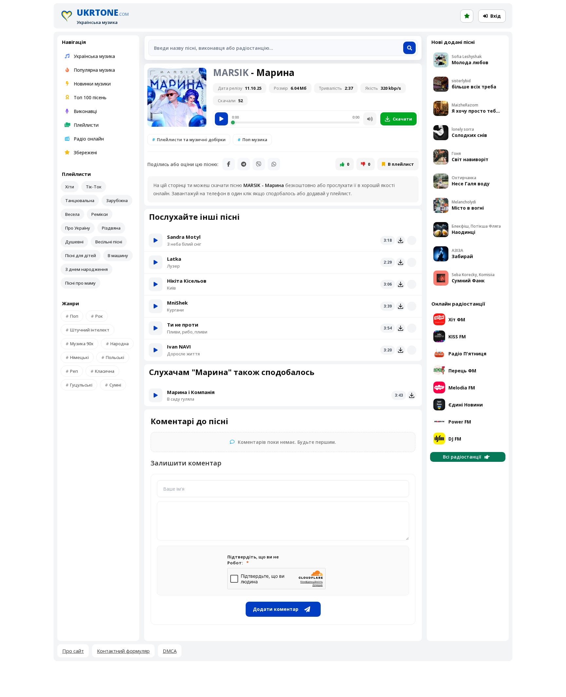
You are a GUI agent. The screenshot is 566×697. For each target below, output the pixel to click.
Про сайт (73, 651)
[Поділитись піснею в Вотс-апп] (274, 164)
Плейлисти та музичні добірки (191, 139)
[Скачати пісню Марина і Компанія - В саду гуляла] (411, 395)
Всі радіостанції (462, 457)
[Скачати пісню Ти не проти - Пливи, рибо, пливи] (400, 328)
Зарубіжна (117, 200)
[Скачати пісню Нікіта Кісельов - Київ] (400, 284)
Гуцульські (81, 385)
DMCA (170, 651)
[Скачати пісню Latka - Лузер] (400, 262)
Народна (119, 344)
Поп (74, 316)
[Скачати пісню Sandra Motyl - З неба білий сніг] (400, 240)
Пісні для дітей (80, 255)
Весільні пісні (108, 242)
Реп (74, 371)
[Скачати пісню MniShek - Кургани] (400, 306)
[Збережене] (466, 16)
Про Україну (77, 228)
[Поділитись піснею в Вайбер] (259, 164)
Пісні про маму (80, 283)
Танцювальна (79, 200)
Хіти (69, 187)
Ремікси (99, 214)
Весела (72, 214)
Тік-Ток (94, 187)
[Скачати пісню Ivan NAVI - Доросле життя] (400, 350)
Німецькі (79, 357)
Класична (104, 371)
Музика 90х (81, 344)
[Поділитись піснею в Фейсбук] (228, 164)
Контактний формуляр (123, 651)
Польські (115, 357)
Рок (99, 316)
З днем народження (86, 269)
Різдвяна (111, 228)
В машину (118, 255)
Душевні (74, 242)
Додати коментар (275, 609)
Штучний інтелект (89, 330)
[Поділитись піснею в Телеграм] (243, 164)
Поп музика (254, 139)
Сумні (115, 385)
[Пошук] (409, 48)
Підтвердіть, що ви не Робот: (253, 560)
